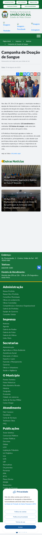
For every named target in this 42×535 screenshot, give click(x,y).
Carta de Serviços (10, 418)
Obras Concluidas (10, 303)
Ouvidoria (6, 415)
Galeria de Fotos (9, 332)
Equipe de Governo (10, 311)
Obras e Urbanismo (10, 367)
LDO (5, 447)
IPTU (5, 476)
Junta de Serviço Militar (12, 400)
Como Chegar (8, 403)
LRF (4, 462)
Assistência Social (10, 353)
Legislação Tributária (10, 450)
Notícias (28, 41)
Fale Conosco (8, 412)
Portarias (6, 470)
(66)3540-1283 (7, 268)
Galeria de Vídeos (10, 335)
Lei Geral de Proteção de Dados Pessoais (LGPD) (20, 504)
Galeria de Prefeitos (10, 309)
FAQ (4, 423)
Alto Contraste (22, 2)
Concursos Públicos (10, 435)
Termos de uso (20, 522)
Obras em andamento (11, 300)
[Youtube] (7, 26)
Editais (5, 444)
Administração (8, 347)
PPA (4, 473)
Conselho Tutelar (9, 314)
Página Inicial (7, 41)
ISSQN (5, 482)
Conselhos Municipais (11, 297)
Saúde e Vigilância (10, 370)
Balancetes (7, 485)
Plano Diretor (8, 479)
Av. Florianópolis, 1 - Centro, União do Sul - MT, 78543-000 (19, 259)
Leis (4, 456)
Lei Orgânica (8, 453)
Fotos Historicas (9, 382)
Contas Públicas (9, 438)
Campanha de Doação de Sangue (18, 44)
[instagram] (35, 26)
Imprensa (18, 41)
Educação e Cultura (10, 356)
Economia (6, 394)
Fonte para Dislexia (12, 6)
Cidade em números (11, 397)
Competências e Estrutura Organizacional (19, 306)
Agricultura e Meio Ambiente (14, 350)
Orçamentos (8, 467)
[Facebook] (21, 26)
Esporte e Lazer (9, 359)
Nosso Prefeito (9, 291)
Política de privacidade (20, 517)
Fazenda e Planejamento (12, 362)
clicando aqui (16, 153)
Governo (6, 365)
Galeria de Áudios (10, 329)
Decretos (6, 441)
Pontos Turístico (9, 379)
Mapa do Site (33, 2)
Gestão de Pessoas (10, 488)
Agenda (6, 326)
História (6, 388)
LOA (4, 459)
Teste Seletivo (8, 433)
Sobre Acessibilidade (30, 6)
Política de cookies (20, 512)
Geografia (6, 391)
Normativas (7, 465)
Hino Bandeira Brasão (11, 385)
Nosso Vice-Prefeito (11, 294)
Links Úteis (7, 338)
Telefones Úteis (9, 421)
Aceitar (20, 527)
